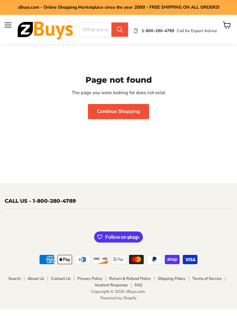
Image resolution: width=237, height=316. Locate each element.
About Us (35, 278)
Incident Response (111, 285)
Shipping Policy (171, 278)
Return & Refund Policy (130, 278)
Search (14, 278)
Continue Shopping (118, 111)
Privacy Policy (89, 278)
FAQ (138, 285)
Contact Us (61, 278)
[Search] (119, 30)
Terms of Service (207, 278)
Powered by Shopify (118, 298)
